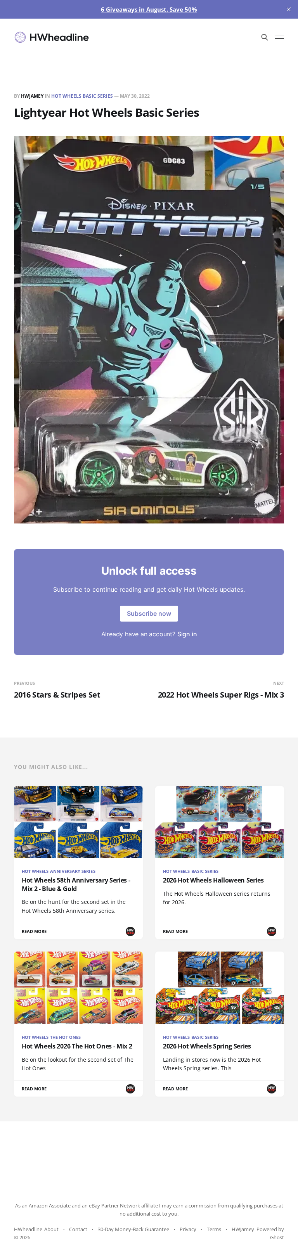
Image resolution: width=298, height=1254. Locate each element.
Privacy (188, 1229)
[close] (288, 9)
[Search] (264, 37)
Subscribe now (149, 613)
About (51, 1229)
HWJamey (32, 96)
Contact (78, 1229)
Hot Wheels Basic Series (82, 96)
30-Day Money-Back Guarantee (133, 1229)
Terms (214, 1229)
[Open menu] (279, 37)
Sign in (187, 634)
